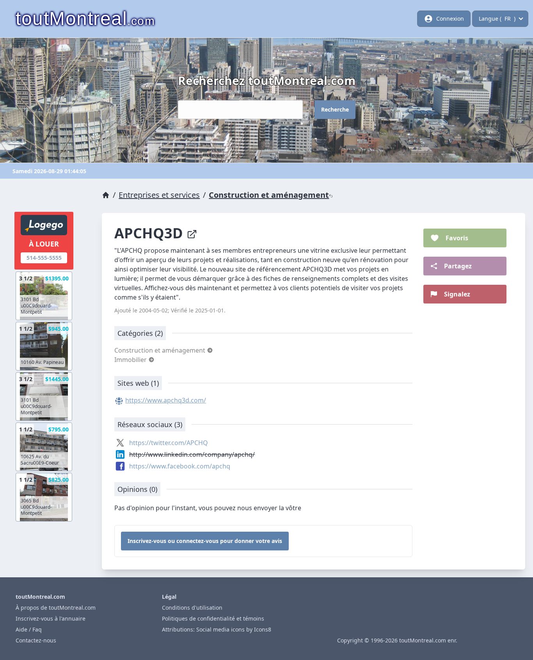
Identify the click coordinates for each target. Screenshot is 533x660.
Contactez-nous (36, 640)
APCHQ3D (150, 233)
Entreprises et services (159, 195)
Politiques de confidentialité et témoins (213, 618)
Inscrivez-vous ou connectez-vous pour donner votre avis (205, 541)
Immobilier (131, 359)
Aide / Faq (29, 629)
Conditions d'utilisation (192, 607)
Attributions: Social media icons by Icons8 (216, 629)
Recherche (335, 109)
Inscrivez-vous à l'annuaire (50, 618)
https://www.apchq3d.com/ (165, 400)
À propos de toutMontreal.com (56, 607)
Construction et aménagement (269, 195)
